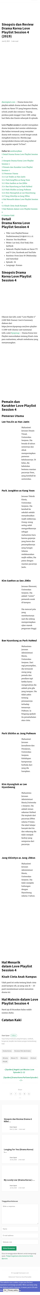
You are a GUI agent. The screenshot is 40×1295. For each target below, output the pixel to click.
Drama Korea (7, 1051)
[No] (20, 1290)
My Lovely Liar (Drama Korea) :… (19, 1180)
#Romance (24, 1058)
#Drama (5, 1058)
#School (33, 1058)
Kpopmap (15, 333)
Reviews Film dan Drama (22, 1051)
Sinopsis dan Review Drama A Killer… (18, 1120)
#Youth (5, 1061)
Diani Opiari (9, 1035)
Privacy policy (13, 1290)
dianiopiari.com (8, 102)
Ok (5, 1290)
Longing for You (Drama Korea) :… (18, 1150)
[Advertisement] (20, 372)
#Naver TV (14, 1058)
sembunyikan (16, 151)
